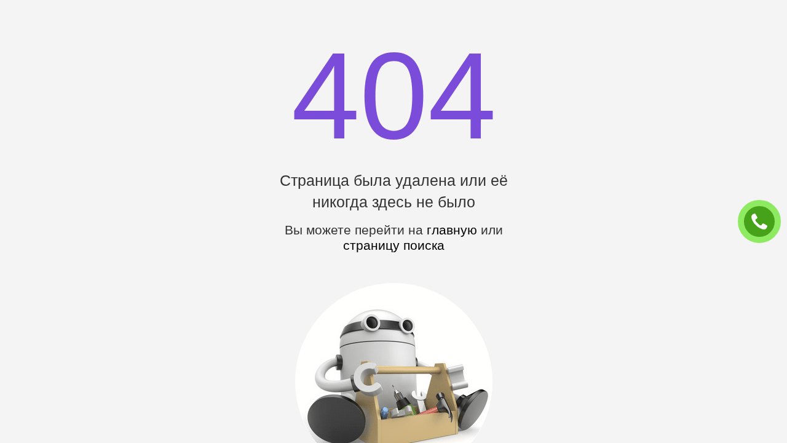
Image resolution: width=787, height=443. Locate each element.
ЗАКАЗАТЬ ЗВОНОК (764, 221)
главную (452, 230)
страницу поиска (394, 245)
